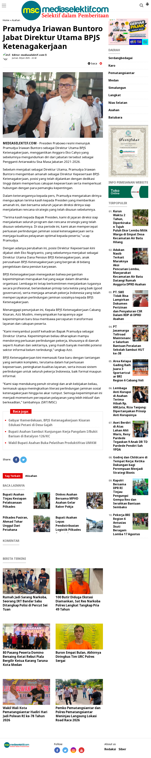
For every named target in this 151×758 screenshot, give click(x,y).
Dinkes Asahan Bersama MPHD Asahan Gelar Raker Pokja (67, 500)
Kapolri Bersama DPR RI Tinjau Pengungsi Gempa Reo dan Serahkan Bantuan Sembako (126, 493)
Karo (111, 66)
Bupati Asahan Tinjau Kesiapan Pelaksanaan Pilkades (14, 500)
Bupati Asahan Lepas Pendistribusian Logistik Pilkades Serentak (68, 525)
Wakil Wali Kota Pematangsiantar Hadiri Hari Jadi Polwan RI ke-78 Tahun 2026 (25, 714)
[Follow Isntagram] (73, 750)
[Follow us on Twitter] (65, 750)
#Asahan (31, 476)
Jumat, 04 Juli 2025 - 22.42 (24, 57)
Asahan (16, 20)
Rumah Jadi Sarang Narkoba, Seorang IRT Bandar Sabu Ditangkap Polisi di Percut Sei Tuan (25, 603)
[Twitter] (23, 460)
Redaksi (110, 749)
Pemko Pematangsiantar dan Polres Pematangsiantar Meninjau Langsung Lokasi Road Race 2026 (78, 714)
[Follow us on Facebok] (57, 750)
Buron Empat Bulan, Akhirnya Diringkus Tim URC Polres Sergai (78, 656)
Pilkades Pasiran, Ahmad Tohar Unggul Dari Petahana (15, 523)
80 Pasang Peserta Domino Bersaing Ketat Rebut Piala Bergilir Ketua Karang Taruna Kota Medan (25, 658)
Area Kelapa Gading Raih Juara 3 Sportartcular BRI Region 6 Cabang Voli (128, 370)
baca (93, 63)
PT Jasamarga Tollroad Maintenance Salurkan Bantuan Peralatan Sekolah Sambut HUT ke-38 (128, 340)
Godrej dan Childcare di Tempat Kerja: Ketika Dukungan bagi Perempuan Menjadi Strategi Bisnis (130, 465)
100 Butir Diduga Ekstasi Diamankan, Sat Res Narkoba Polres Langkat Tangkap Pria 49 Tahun (78, 603)
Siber (122, 749)
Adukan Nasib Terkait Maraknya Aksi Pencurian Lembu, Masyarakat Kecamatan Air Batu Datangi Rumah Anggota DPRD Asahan (129, 267)
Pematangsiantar (121, 73)
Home (6, 20)
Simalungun (117, 88)
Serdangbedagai (120, 58)
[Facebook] (16, 460)
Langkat (114, 95)
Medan (113, 80)
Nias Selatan (117, 103)
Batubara (115, 117)
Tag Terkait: (13, 476)
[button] (147, 2)
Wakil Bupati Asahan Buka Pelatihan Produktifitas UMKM (52, 443)
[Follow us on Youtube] (81, 750)
